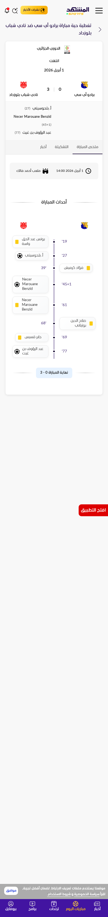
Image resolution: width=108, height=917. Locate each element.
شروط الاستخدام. (59, 894)
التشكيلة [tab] (61, 147)
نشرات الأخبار (31, 10)
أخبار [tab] (43, 147)
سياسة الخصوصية (86, 894)
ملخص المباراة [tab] (87, 147)
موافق (11, 890)
